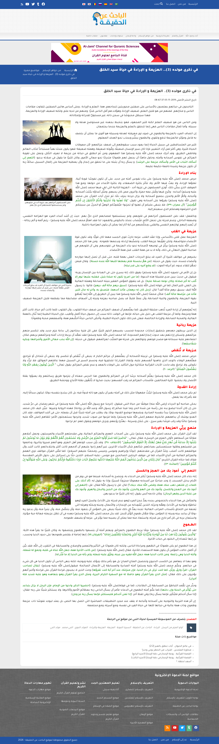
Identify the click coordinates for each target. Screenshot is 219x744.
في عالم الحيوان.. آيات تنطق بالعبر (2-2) (170, 646)
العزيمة (111, 627)
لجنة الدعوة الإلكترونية (186, 690)
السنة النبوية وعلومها (73, 701)
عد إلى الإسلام (179, 740)
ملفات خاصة (91, 36)
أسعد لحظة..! (184, 661)
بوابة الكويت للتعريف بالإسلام (182, 698)
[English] (111, 4)
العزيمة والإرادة (97, 627)
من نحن (182, 4)
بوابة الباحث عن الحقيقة (185, 706)
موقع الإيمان (146, 714)
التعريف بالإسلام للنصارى (139, 690)
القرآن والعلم (177, 36)
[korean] (89, 4)
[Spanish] (105, 4)
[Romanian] (94, 4)
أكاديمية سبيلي (111, 690)
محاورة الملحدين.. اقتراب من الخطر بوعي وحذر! (166, 650)
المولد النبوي (81, 627)
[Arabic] (116, 4)
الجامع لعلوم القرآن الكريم (71, 693)
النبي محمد (67, 627)
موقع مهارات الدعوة (40, 690)
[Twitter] (33, 5)
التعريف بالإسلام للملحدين (139, 698)
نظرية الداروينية (162, 36)
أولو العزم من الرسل (172, 627)
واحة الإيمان (131, 36)
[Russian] (100, 4)
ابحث (157, 4)
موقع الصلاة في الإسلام (106, 706)
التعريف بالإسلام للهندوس (138, 706)
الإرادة (156, 627)
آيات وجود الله (192, 36)
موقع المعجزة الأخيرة (141, 723)
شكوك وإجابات (116, 36)
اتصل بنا (170, 4)
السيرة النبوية (124, 627)
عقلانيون (103, 36)
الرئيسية (193, 4)
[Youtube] (27, 5)
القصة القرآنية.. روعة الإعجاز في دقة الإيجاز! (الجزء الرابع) (161, 654)
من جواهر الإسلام (146, 36)
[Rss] (21, 5)
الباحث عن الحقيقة (142, 627)
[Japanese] (84, 4)
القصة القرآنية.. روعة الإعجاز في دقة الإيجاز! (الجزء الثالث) (161, 658)
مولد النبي (55, 627)
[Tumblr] (38, 5)
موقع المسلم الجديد (108, 698)
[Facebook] (43, 5)
